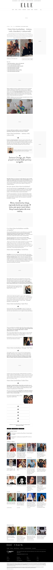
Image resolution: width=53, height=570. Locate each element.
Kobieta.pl (28, 558)
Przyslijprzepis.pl (29, 560)
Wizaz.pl (38, 558)
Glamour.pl (8, 558)
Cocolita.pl (8, 560)
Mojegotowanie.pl (19, 558)
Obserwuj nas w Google (19, 425)
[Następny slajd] (46, 530)
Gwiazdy (9, 428)
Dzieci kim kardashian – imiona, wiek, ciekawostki (16, 63)
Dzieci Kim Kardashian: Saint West (13, 68)
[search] (41, 9)
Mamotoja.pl (18, 557)
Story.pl (38, 560)
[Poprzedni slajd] (7, 530)
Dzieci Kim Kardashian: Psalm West (13, 71)
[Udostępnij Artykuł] (31, 59)
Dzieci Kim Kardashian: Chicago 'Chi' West (15, 69)
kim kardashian (14, 428)
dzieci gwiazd (21, 428)
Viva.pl (37, 557)
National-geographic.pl (19, 560)
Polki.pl (27, 557)
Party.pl (8, 557)
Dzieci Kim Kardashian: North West (13, 67)
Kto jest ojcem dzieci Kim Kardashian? (14, 64)
